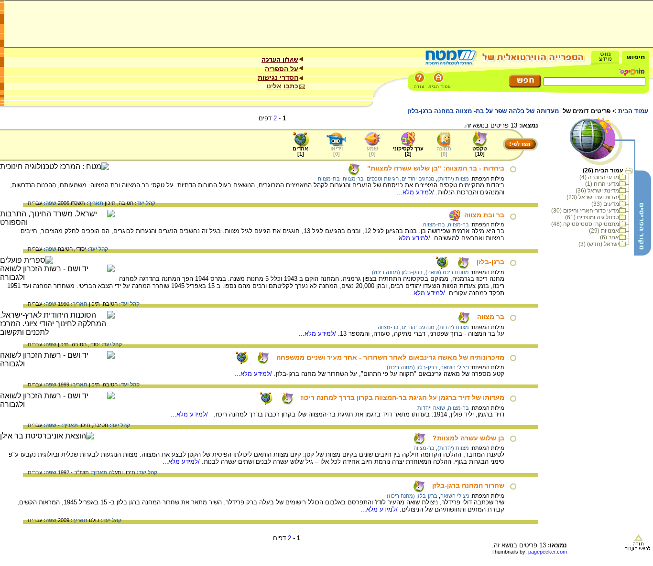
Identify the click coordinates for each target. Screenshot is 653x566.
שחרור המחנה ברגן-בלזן (468, 485)
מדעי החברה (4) (599, 177)
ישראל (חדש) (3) (598, 244)
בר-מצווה (353, 179)
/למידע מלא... (416, 192)
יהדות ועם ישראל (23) (592, 197)
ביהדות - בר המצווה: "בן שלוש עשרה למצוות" (435, 168)
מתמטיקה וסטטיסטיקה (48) (585, 224)
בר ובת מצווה (484, 215)
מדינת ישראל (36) (597, 190)
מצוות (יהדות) (453, 179)
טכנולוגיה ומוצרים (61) (592, 217)
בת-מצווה (329, 179)
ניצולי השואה (454, 367)
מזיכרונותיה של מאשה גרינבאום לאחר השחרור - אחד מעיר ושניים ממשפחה (390, 357)
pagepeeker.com (547, 552)
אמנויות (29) (604, 230)
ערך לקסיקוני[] (408, 151)
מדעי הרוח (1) (602, 184)
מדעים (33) (605, 204)
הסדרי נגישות (278, 77)
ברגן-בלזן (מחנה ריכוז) (397, 272)
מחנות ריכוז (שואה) (447, 272)
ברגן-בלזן (490, 262)
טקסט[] (479, 151)
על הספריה (281, 69)
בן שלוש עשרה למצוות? (468, 438)
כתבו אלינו (282, 86)
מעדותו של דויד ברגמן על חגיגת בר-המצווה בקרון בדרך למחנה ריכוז (402, 397)
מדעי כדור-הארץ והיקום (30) (585, 210)
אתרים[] (300, 151)
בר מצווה (490, 316)
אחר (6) (609, 237)
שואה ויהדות (431, 408)
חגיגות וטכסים (383, 179)
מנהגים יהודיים (418, 179)
